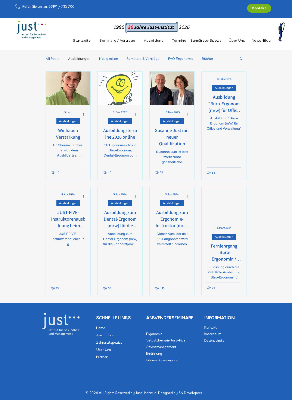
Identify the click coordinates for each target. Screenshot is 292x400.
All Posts (52, 58)
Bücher (207, 58)
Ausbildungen (79, 58)
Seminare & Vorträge (143, 58)
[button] (117, 40)
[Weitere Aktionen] (84, 114)
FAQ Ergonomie (180, 58)
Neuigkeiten (108, 58)
